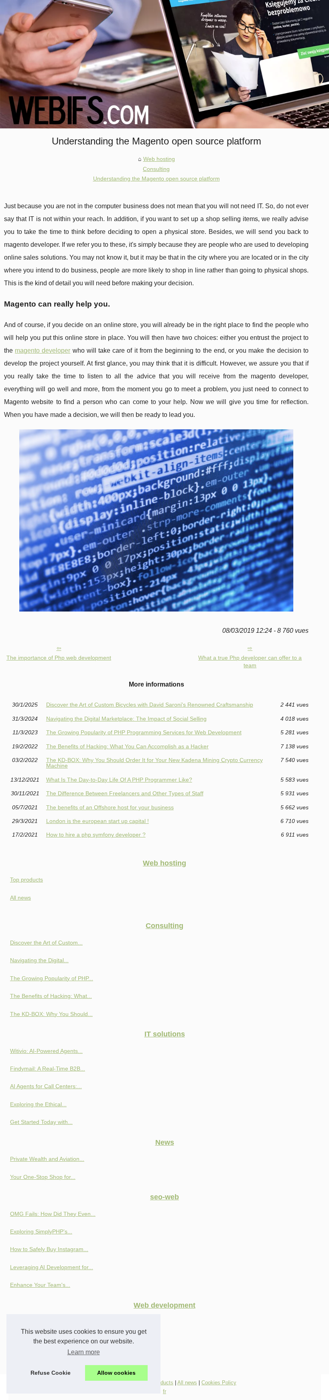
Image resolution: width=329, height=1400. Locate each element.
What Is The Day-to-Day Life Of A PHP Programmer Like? (119, 779)
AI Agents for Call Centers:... (46, 1086)
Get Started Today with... (41, 1122)
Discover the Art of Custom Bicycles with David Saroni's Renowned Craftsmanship (149, 704)
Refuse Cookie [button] (50, 1373)
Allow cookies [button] (116, 1373)
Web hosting (159, 159)
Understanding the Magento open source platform (156, 178)
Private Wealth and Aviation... (47, 1159)
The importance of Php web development (58, 657)
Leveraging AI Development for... (51, 1267)
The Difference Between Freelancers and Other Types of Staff (124, 793)
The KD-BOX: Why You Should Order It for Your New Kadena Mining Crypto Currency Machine (154, 763)
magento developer (42, 350)
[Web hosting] (164, 64)
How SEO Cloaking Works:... (46, 1340)
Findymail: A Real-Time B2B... (47, 1068)
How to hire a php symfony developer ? (96, 834)
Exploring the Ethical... (38, 1104)
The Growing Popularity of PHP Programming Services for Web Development (144, 732)
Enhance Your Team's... (40, 1285)
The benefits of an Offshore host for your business (110, 807)
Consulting (156, 169)
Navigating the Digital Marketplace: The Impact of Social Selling (126, 718)
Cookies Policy (218, 1383)
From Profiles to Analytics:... (45, 1357)
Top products (26, 879)
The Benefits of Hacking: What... (51, 996)
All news (20, 897)
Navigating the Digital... (39, 960)
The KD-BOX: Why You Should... (51, 1014)
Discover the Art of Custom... (46, 942)
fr (164, 1391)
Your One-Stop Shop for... (42, 1177)
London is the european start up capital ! (97, 821)
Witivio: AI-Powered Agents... (46, 1051)
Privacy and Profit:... (35, 1322)
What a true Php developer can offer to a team (250, 661)
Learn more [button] (83, 1352)
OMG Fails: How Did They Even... (52, 1214)
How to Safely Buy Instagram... (49, 1249)
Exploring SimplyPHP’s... (41, 1231)
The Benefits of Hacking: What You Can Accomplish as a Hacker (127, 746)
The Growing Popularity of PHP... (51, 978)
